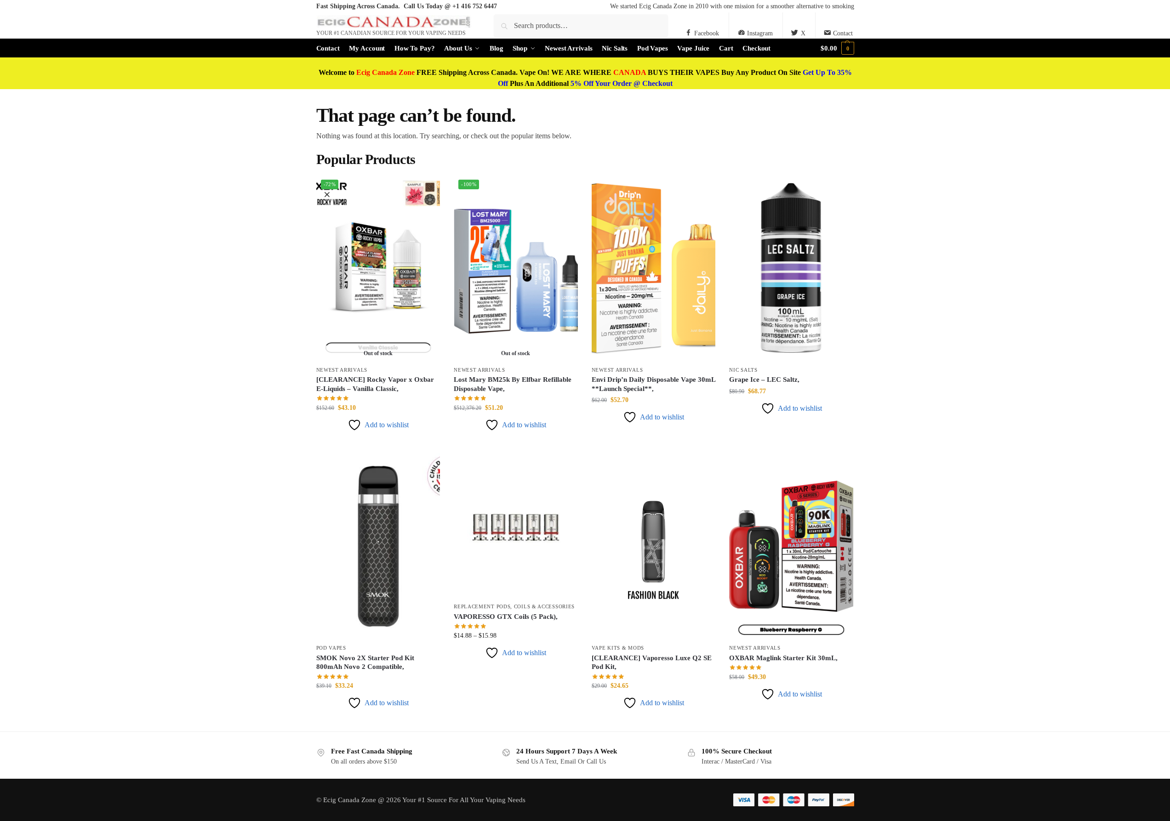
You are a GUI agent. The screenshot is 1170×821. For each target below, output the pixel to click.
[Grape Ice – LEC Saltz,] (791, 268)
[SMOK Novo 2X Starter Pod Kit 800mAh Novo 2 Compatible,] (378, 546)
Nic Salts (743, 370)
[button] (837, 48)
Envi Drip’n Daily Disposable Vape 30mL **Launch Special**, (653, 384)
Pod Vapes (331, 648)
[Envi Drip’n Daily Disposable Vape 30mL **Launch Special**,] (654, 268)
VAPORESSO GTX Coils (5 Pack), (506, 616)
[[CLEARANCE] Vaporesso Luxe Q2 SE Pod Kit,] (654, 546)
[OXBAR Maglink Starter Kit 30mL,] (791, 546)
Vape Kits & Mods (618, 648)
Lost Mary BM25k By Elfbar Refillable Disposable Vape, (512, 384)
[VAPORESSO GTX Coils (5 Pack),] (516, 525)
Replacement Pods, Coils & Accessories (514, 606)
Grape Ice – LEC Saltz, (764, 379)
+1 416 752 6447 (474, 6)
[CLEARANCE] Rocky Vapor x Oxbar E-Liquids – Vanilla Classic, (375, 384)
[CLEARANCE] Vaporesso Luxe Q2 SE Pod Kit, (652, 662)
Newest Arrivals (342, 370)
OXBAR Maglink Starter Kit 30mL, (783, 658)
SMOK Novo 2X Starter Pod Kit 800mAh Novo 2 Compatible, (365, 662)
